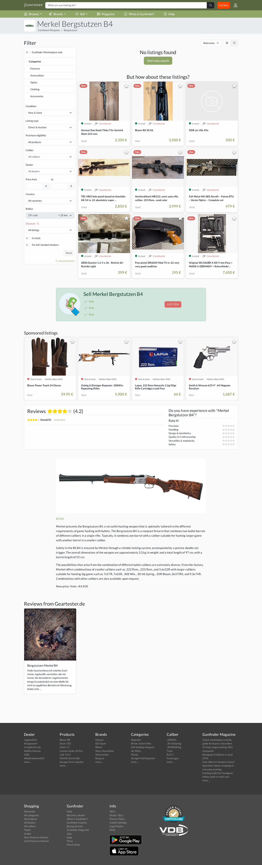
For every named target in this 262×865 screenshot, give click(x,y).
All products (34, 142)
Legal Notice (116, 826)
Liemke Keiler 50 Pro (71, 750)
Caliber (30, 150)
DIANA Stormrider (70, 758)
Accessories (36, 96)
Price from (31, 179)
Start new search (158, 60)
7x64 (170, 750)
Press (70, 841)
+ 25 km (63, 215)
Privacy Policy (117, 818)
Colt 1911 (65, 754)
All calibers (30, 826)
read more (59, 419)
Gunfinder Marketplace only (47, 52)
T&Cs (112, 811)
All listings (33, 230)
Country (30, 194)
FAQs (112, 829)
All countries (35, 200)
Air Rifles (136, 750)
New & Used (35, 112)
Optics (33, 82)
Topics (27, 829)
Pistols (134, 754)
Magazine (108, 14)
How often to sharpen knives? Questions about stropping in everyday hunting (218, 765)
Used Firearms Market (36, 841)
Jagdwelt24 (30, 739)
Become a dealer (76, 815)
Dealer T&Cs (117, 815)
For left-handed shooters (45, 244)
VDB (26, 754)
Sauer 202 (65, 743)
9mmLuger (173, 758)
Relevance (209, 43)
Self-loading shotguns (142, 747)
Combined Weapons (49, 30)
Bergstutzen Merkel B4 (42, 665)
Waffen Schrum (32, 750)
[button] (234, 5)
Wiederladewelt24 (34, 758)
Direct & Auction (37, 127)
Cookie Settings (118, 822)
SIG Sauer (100, 743)
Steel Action (102, 754)
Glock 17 (65, 747)
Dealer (29, 164)
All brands (29, 811)
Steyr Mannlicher (104, 750)
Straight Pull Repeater (143, 758)
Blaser (98, 747)
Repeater (136, 739)
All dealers (29, 822)
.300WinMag (174, 747)
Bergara (99, 758)
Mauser (99, 739)
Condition (31, 106)
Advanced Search (66, 261)
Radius (29, 208)
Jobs (69, 833)
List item (223, 5)
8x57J (170, 754)
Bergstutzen (70, 30)
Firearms (35, 68)
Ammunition (37, 75)
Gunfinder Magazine (78, 829)
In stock (36, 238)
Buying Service (75, 826)
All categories (31, 815)
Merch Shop (73, 844)
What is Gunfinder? (141, 14)
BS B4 (60, 518)
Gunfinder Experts (77, 822)
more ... (28, 761)
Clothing (35, 89)
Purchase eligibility (36, 135)
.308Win (171, 739)
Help (171, 14)
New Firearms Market (36, 837)
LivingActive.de (32, 747)
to (52, 179)
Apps (69, 837)
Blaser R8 (65, 739)
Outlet (27, 833)
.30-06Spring (174, 743)
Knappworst (30, 743)
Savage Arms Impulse (71, 761)
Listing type (32, 120)
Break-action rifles (141, 743)
